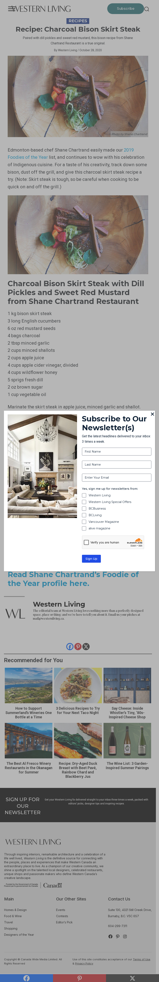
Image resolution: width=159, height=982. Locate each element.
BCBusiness (97, 508)
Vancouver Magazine (104, 522)
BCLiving (95, 515)
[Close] (152, 414)
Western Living (100, 495)
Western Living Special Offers (110, 502)
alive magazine (99, 528)
